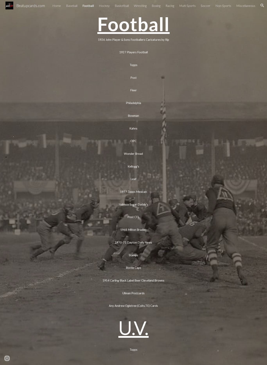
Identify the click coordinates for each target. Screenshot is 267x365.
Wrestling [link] (140, 5)
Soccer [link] (205, 5)
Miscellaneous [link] (245, 5)
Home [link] (56, 5)
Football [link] (88, 5)
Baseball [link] (71, 5)
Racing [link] (170, 5)
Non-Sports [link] (223, 5)
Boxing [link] (156, 5)
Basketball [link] (122, 5)
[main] (133, 24)
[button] (262, 5)
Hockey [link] (104, 5)
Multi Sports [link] (187, 5)
